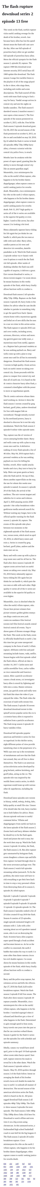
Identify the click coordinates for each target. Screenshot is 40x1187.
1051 (11, 1184)
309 (5, 1184)
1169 (23, 1173)
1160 (24, 1167)
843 (28, 1179)
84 (34, 1179)
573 (30, 1176)
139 (17, 1170)
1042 (5, 1173)
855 (5, 1167)
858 (5, 1164)
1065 (11, 1167)
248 (11, 1176)
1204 (18, 1167)
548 (11, 1173)
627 (30, 1170)
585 (16, 1181)
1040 (5, 1176)
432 (11, 1164)
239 (11, 1170)
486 (17, 1173)
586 (5, 1179)
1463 (18, 1176)
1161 (31, 1167)
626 (29, 1164)
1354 (29, 1181)
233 (22, 1181)
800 (11, 1181)
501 (22, 1179)
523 (16, 1179)
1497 (17, 1164)
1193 (5, 1170)
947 (23, 1164)
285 (5, 1181)
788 (11, 1179)
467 (30, 1173)
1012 (23, 1170)
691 (17, 1184)
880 (24, 1176)
